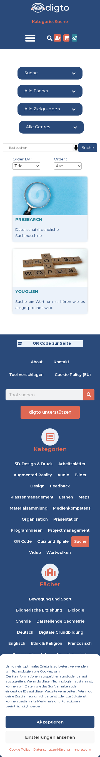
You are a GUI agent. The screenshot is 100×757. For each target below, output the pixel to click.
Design (37, 486)
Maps (84, 497)
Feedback (60, 486)
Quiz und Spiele (53, 541)
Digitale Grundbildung (61, 632)
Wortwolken (58, 552)
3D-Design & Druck (33, 464)
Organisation (35, 519)
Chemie (23, 621)
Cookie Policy (20, 749)
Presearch (28, 219)
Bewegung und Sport (50, 599)
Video (35, 552)
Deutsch (25, 632)
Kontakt (61, 362)
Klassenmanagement (32, 497)
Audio (63, 475)
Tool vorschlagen (26, 374)
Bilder (81, 475)
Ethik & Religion (46, 643)
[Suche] (88, 394)
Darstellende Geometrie (60, 621)
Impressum (82, 749)
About (36, 362)
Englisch (16, 643)
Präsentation (66, 519)
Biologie (76, 610)
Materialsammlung (29, 508)
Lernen (66, 497)
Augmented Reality (33, 475)
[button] (30, 38)
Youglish (26, 291)
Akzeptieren (50, 722)
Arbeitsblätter (72, 464)
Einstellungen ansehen (50, 737)
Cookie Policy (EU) (73, 374)
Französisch (80, 643)
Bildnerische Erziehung (39, 610)
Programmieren (26, 530)
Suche (80, 541)
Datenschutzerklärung (51, 749)
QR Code (23, 541)
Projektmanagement (68, 530)
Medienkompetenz (72, 508)
